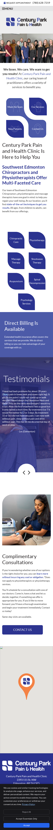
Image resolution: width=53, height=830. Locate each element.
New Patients (15, 129)
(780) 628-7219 (41, 2)
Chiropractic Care (16, 240)
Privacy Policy (28, 804)
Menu (9, 8)
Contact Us (37, 129)
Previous (24, 472)
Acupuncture (16, 281)
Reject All (26, 812)
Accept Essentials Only (26, 819)
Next (28, 472)
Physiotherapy (37, 240)
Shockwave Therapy (37, 261)
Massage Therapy (15, 261)
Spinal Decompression (37, 281)
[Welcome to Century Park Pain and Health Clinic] (26, 25)
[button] (26, 686)
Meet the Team (15, 107)
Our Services (37, 107)
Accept (26, 825)
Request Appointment (18, 3)
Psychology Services (26, 302)
